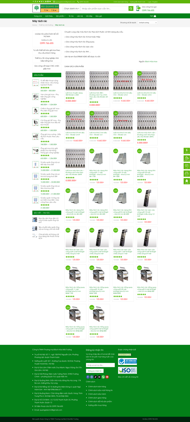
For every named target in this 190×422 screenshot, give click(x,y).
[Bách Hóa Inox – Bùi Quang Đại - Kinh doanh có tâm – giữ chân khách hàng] (45, 8)
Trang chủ (38, 16)
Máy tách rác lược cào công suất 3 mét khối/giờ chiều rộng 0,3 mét (75, 251)
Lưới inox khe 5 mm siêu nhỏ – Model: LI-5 (122, 133)
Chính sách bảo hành (97, 394)
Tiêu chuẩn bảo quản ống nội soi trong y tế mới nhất (49, 228)
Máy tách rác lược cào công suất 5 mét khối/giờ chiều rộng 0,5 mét (99, 251)
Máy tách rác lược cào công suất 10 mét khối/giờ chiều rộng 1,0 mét (146, 213)
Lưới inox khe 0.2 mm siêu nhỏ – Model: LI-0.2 (122, 94)
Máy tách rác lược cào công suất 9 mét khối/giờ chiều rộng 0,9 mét (146, 251)
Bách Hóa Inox (151, 61)
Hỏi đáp (89, 16)
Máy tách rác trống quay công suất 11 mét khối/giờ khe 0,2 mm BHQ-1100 (75, 290)
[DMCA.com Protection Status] (125, 354)
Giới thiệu (49, 16)
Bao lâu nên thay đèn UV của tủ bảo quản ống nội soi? (49, 220)
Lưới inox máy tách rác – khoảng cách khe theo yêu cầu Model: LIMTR (75, 172)
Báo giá (99, 16)
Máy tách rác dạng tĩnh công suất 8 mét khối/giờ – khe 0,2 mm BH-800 (122, 212)
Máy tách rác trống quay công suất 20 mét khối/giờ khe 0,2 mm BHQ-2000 (122, 290)
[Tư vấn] (187, 166)
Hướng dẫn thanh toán (137, 2)
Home (34, 25)
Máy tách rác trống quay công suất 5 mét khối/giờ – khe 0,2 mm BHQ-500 (75, 329)
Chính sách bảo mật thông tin (100, 390)
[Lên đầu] (187, 181)
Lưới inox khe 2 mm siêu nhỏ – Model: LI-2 (98, 133)
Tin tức (71, 16)
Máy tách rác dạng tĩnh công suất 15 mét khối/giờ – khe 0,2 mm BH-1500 (122, 173)
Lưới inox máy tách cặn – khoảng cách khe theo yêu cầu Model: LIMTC (146, 134)
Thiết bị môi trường (46, 25)
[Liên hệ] (187, 173)
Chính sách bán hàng (121, 2)
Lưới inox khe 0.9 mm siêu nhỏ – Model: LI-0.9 (75, 133)
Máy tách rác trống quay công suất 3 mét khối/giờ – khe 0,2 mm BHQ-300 (146, 289)
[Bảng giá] (187, 150)
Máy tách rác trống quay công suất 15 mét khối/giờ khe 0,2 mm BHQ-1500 (99, 290)
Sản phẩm (60, 16)
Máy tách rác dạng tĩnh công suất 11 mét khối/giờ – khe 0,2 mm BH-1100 (99, 173)
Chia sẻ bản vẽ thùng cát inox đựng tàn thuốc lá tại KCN (49, 236)
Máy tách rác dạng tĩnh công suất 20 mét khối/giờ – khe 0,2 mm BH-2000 (146, 173)
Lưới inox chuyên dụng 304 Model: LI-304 (74, 94)
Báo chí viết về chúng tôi (128, 377)
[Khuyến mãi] (187, 158)
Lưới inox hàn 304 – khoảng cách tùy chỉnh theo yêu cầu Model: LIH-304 (99, 96)
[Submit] (131, 8)
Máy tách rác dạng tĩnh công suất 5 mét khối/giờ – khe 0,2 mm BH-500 (99, 212)
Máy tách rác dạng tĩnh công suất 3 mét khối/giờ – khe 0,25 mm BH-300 (75, 212)
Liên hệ (80, 16)
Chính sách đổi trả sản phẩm (100, 401)
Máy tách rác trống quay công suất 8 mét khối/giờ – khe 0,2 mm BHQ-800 (99, 329)
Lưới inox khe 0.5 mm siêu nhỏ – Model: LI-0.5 (146, 94)
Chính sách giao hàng (97, 397)
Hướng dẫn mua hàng (97, 405)
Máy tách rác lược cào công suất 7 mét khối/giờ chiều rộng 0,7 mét (122, 251)
